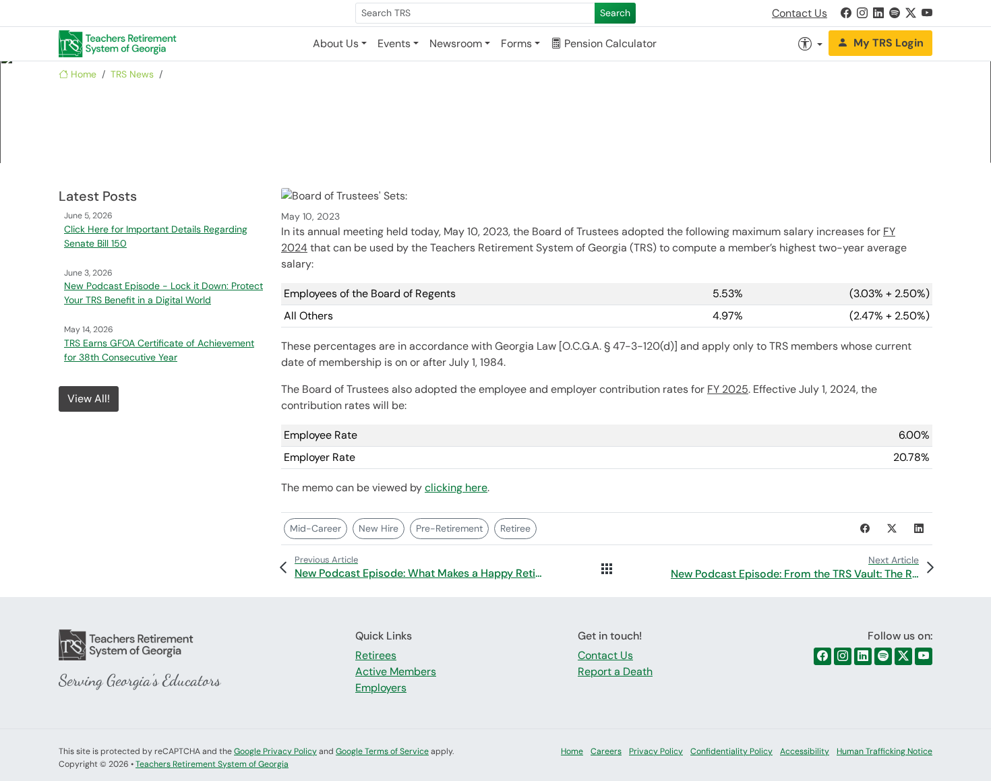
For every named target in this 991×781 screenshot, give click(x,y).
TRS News (132, 74)
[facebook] (822, 656)
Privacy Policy (656, 751)
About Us (336, 43)
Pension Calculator (609, 43)
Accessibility (804, 751)
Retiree (515, 528)
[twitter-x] (903, 656)
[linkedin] (863, 656)
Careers (606, 751)
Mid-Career (315, 528)
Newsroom (455, 43)
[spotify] (883, 656)
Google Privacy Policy (275, 751)
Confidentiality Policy (731, 751)
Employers (381, 688)
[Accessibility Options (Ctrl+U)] (810, 43)
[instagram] (842, 656)
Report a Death (615, 671)
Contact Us (799, 13)
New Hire (378, 528)
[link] (846, 13)
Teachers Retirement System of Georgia (212, 764)
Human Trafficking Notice (884, 751)
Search (615, 13)
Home (82, 74)
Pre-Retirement (449, 528)
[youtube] (923, 656)
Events (394, 43)
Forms (516, 43)
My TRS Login (888, 43)
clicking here (456, 487)
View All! (88, 399)
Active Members (395, 671)
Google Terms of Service (382, 751)
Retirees (375, 655)
